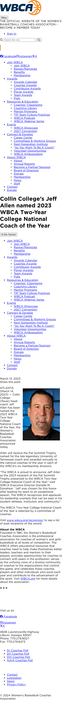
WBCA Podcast (24, 118)
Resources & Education (22, 101)
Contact (12, 186)
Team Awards (23, 95)
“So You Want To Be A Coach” (34, 147)
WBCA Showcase (26, 127)
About (18, 160)
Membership (22, 75)
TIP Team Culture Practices (32, 114)
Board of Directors (26, 170)
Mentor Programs (25, 111)
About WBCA (16, 157)
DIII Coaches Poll (18, 657)
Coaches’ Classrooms (28, 105)
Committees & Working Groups (35, 141)
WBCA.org (27, 578)
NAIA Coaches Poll (20, 660)
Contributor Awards (27, 88)
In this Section (8, 234)
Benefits (19, 72)
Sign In (11, 33)
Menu (4, 17)
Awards (12, 78)
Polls (17, 98)
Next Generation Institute (31, 144)
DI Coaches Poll (17, 650)
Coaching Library (25, 108)
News (17, 180)
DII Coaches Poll (18, 653)
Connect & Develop (20, 134)
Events (11, 124)
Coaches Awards (25, 85)
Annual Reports (24, 163)
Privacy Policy (16, 684)
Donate (19, 173)
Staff (17, 183)
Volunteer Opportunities (30, 150)
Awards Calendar (25, 82)
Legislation (14, 678)
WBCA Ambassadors (28, 154)
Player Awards (23, 91)
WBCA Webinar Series (29, 121)
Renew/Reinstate (25, 69)
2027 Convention (25, 131)
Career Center (23, 137)
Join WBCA (15, 62)
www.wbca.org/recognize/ (25, 520)
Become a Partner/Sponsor (32, 167)
